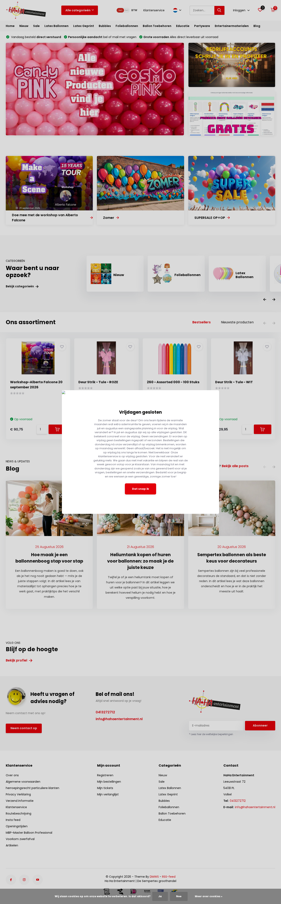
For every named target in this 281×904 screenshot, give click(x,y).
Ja (160, 896)
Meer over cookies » (208, 896)
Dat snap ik (140, 489)
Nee (178, 896)
